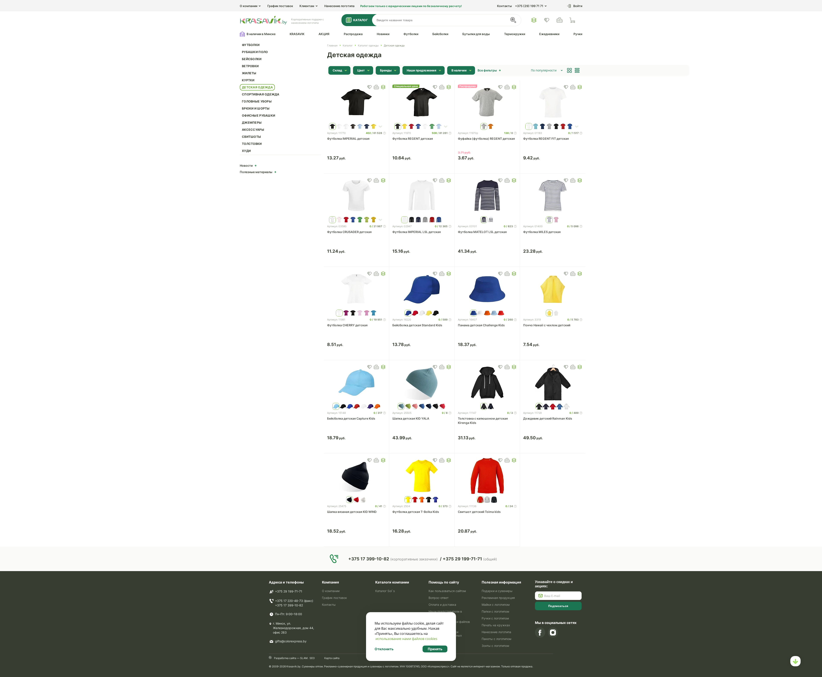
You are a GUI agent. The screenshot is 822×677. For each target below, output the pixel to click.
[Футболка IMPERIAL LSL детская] (421, 196)
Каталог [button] (360, 20)
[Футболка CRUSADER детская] (356, 196)
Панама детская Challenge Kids (481, 325)
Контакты (504, 6)
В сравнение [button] (376, 87)
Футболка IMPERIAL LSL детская (416, 232)
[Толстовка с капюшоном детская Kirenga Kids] (487, 382)
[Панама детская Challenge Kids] (487, 289)
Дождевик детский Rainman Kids (547, 418)
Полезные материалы (256, 172)
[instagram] (553, 632)
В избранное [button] (369, 87)
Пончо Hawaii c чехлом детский (546, 325)
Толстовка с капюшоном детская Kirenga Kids (483, 421)
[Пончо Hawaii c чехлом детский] (552, 289)
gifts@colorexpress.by (291, 641)
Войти (577, 6)
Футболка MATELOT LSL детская (482, 232)
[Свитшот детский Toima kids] (487, 476)
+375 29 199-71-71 (288, 591)
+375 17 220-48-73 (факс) (294, 601)
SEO (312, 658)
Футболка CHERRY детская (347, 325)
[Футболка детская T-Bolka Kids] (421, 476)
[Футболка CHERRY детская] (356, 289)
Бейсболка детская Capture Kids (351, 418)
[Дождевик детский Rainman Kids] (552, 382)
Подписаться (558, 606)
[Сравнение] (560, 20)
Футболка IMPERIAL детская (348, 138)
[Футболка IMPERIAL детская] (356, 103)
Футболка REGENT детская (412, 138)
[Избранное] (534, 20)
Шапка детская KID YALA (410, 418)
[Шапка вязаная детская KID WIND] (356, 476)
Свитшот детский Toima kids (479, 512)
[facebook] (540, 632)
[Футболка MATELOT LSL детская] (487, 196)
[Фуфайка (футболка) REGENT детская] (487, 103)
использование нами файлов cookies (406, 638)
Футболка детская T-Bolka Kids (415, 512)
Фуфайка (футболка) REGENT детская (486, 138)
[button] (383, 87)
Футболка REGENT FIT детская (546, 138)
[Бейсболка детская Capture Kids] (356, 382)
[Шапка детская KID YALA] (421, 382)
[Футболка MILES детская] (552, 196)
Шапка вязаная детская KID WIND (352, 512)
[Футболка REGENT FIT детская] (552, 103)
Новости (246, 165)
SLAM (303, 658)
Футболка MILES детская (542, 232)
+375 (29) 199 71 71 (529, 6)
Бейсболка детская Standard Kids (417, 325)
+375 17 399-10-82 (289, 605)
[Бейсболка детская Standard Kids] (421, 289)
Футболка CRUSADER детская (349, 232)
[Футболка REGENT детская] (421, 103)
